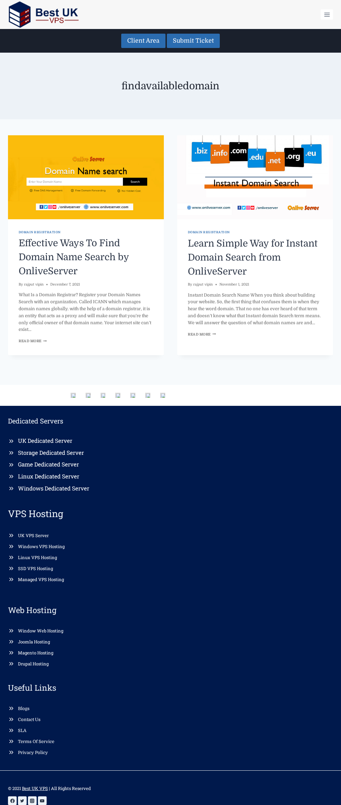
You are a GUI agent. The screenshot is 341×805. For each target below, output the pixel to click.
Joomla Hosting (34, 642)
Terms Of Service (36, 741)
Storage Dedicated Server (51, 452)
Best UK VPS (35, 788)
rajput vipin (34, 284)
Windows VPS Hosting (41, 546)
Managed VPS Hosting (41, 579)
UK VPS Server (33, 535)
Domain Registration (40, 232)
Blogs (24, 708)
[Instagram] (32, 800)
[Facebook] (12, 800)
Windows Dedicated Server (53, 488)
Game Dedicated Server (48, 464)
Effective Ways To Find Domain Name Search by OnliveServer (74, 257)
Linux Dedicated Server (48, 476)
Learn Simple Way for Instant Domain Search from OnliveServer (253, 257)
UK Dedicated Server (45, 440)
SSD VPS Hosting (35, 568)
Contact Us (29, 719)
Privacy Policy (33, 752)
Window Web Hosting (40, 631)
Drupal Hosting (33, 664)
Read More (33, 341)
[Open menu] (327, 14)
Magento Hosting (35, 653)
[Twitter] (22, 800)
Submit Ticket (193, 40)
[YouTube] (42, 800)
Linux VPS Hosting (37, 557)
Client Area (143, 40)
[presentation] (86, 177)
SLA (22, 730)
